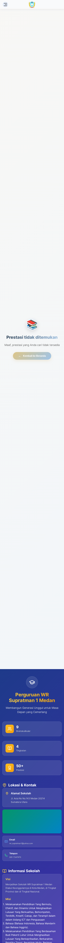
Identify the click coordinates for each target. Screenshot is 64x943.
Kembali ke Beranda (32, 355)
